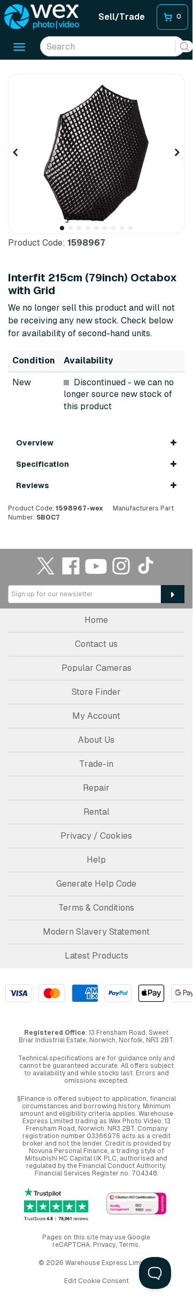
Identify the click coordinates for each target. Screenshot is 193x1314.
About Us (96, 740)
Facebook (71, 565)
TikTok (146, 565)
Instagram (121, 565)
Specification (42, 464)
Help (96, 860)
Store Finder (96, 692)
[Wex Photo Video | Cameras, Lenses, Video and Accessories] (41, 17)
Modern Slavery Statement (96, 932)
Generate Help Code (96, 884)
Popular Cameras (96, 668)
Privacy (104, 1244)
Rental (96, 812)
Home (96, 620)
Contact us (96, 644)
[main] (96, 297)
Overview (34, 443)
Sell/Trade (121, 17)
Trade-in (96, 764)
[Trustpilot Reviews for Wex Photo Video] (56, 1204)
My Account (96, 716)
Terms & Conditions (96, 908)
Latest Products (96, 956)
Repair (96, 788)
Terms (128, 1244)
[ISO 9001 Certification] (136, 1204)
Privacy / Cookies (96, 836)
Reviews (32, 485)
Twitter (46, 565)
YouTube (96, 565)
